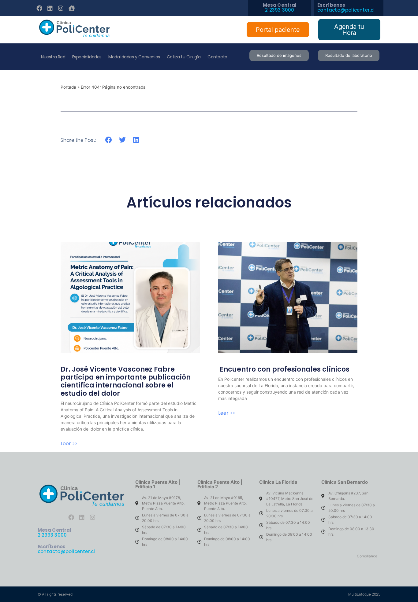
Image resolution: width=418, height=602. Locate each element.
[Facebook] (39, 8)
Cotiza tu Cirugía (184, 57)
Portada (68, 87)
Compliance (367, 556)
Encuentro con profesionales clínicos (284, 369)
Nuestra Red (53, 57)
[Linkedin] (49, 8)
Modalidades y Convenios (134, 57)
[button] (108, 139)
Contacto (217, 57)
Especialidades (87, 57)
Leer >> (69, 443)
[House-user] (71, 8)
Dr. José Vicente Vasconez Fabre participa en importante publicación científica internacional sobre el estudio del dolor (126, 381)
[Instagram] (60, 8)
